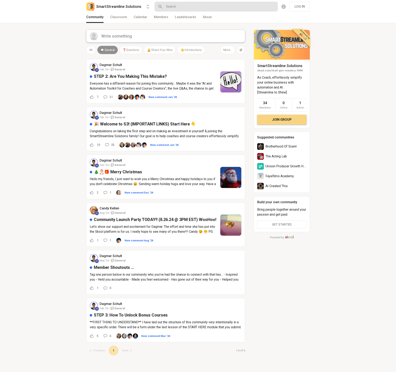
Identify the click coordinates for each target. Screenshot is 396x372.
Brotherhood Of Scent (281, 146)
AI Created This (276, 186)
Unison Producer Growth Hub (286, 166)
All (91, 50)
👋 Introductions (191, 50)
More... (227, 50)
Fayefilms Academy (279, 176)
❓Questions (131, 50)
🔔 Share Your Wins (160, 50)
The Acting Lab (276, 156)
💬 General (107, 50)
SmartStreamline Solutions (279, 66)
